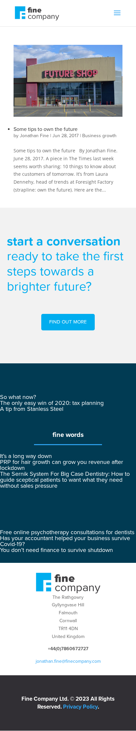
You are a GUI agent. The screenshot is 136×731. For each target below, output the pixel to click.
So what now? (18, 397)
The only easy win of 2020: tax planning (52, 403)
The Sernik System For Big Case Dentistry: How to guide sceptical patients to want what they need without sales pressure (65, 480)
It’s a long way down (26, 456)
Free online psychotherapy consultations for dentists (67, 532)
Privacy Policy (80, 706)
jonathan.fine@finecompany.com (68, 661)
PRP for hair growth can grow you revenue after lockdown (61, 465)
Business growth (99, 135)
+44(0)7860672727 (68, 649)
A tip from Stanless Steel (31, 409)
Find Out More (68, 322)
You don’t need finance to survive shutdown (56, 550)
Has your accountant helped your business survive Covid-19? (65, 541)
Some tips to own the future (46, 129)
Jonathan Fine (34, 135)
